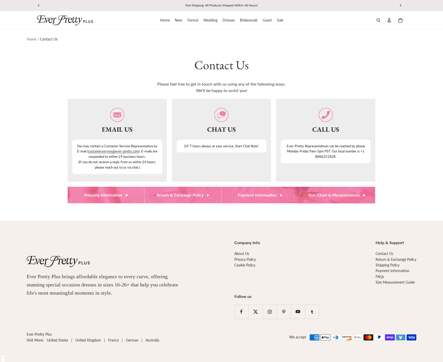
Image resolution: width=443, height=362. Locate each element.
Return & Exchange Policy (181, 194)
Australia (152, 340)
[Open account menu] (389, 20)
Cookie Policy (244, 265)
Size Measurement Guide (395, 282)
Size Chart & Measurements (334, 194)
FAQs (380, 276)
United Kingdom (88, 340)
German (132, 340)
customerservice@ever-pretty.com (113, 151)
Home (31, 39)
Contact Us (384, 253)
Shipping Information (103, 194)
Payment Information (258, 194)
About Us (241, 253)
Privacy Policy (245, 259)
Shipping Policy (387, 265)
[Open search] (378, 20)
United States (57, 340)
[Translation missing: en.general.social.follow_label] (241, 312)
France (113, 340)
